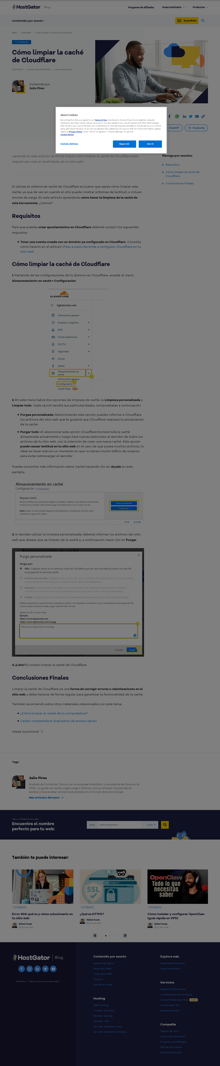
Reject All (124, 144)
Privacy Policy (75, 131)
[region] (111, 130)
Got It (150, 144)
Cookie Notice (67, 134)
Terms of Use (101, 120)
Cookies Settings (69, 144)
